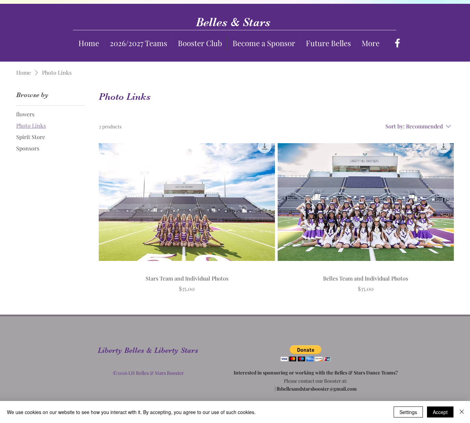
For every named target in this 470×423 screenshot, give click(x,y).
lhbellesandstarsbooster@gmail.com (317, 388)
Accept (440, 412)
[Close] (462, 411)
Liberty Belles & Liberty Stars (149, 350)
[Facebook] (397, 43)
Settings (408, 412)
